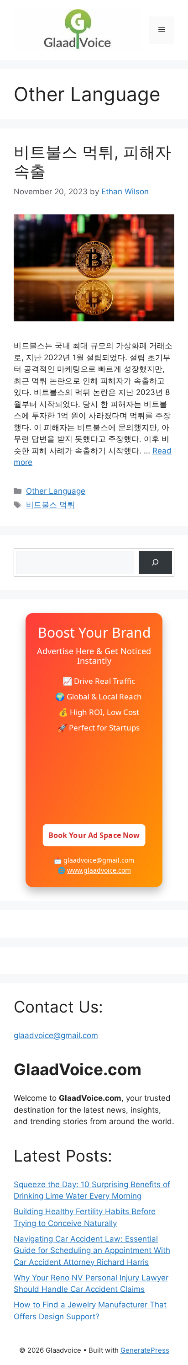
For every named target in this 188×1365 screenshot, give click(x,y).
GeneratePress (144, 1350)
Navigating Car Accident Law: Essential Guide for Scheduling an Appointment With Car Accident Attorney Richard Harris (92, 1250)
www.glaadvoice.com (99, 870)
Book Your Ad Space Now (94, 835)
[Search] (155, 562)
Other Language (55, 491)
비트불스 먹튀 (50, 504)
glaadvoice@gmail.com (56, 1035)
